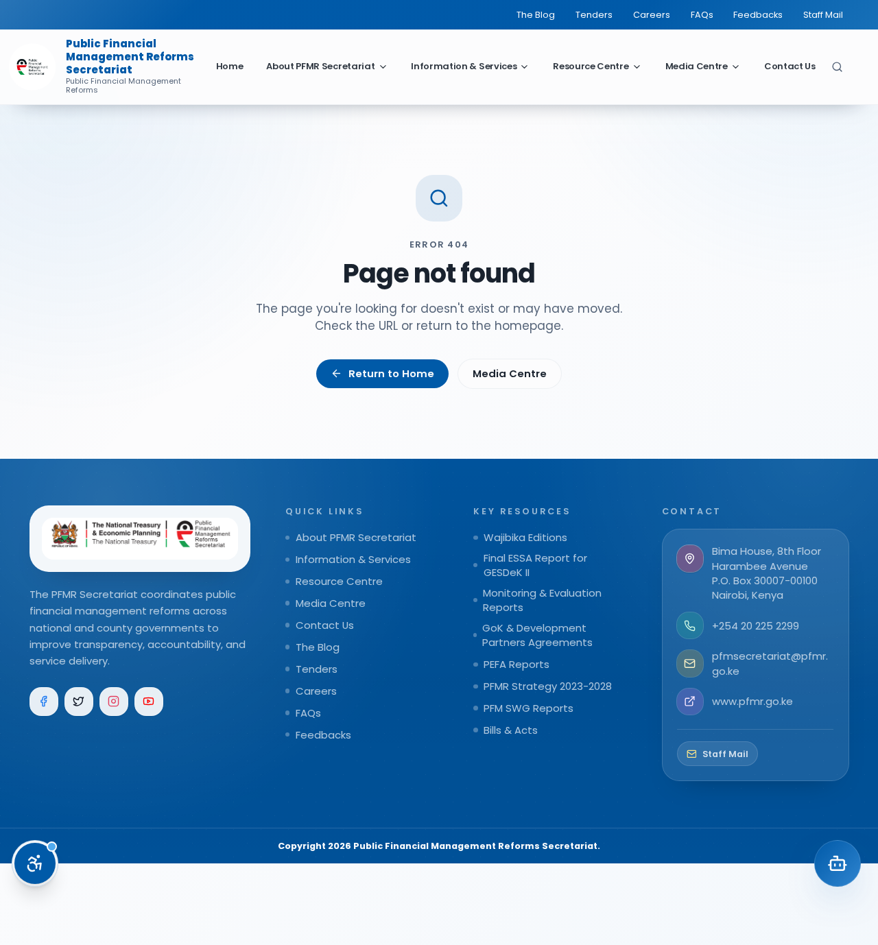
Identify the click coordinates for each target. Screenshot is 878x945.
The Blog (536, 15)
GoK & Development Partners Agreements (537, 635)
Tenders (594, 15)
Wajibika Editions (525, 537)
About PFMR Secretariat (320, 66)
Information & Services (464, 66)
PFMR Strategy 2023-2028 (548, 686)
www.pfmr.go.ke (752, 701)
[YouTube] (149, 702)
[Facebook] (44, 702)
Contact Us (790, 66)
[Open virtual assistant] (837, 863)
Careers (651, 15)
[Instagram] (114, 702)
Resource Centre (590, 66)
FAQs (702, 15)
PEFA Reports (516, 664)
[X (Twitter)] (79, 702)
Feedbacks (758, 15)
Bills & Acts (511, 730)
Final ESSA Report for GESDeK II (535, 565)
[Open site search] (837, 66)
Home (230, 66)
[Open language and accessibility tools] (35, 863)
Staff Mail (823, 15)
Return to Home (391, 373)
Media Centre (696, 66)
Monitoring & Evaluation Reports (542, 600)
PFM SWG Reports (528, 708)
